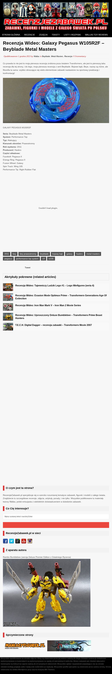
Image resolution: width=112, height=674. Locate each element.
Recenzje (29, 35)
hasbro (79, 254)
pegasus (8, 258)
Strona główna (11, 35)
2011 (6, 254)
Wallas (36, 56)
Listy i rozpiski (72, 35)
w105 (51, 258)
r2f (43, 258)
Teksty (56, 35)
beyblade (44, 254)
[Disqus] (56, 369)
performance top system (27, 258)
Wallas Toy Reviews (96, 35)
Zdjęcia (43, 35)
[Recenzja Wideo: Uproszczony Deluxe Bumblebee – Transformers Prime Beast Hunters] (8, 319)
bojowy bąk (57, 254)
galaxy (69, 254)
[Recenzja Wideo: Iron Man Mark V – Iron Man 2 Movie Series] (8, 309)
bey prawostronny (28, 254)
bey (14, 254)
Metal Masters (57, 56)
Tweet (27, 267)
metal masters (93, 254)
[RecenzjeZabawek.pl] (56, 29)
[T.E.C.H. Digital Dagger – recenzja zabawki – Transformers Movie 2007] (8, 329)
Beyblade (46, 56)
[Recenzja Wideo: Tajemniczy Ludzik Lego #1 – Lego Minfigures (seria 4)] (8, 289)
